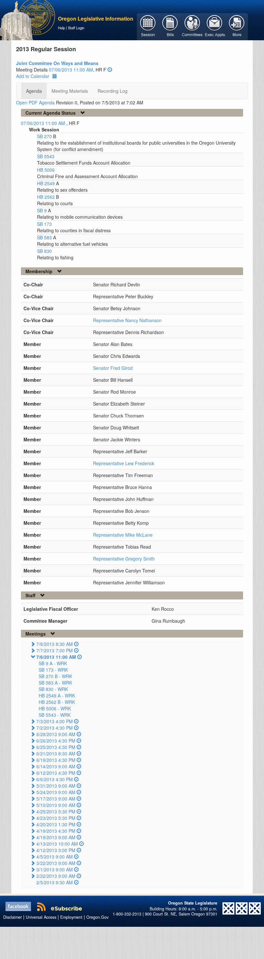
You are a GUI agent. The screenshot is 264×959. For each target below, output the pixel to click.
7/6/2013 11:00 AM (56, 657)
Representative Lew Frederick (123, 463)
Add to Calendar (32, 76)
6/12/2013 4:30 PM (55, 773)
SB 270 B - (55, 676)
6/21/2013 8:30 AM (55, 753)
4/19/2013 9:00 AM (55, 837)
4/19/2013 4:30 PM (55, 831)
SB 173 (44, 224)
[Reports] (237, 26)
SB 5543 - (55, 715)
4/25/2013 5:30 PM (55, 811)
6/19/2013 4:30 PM (55, 760)
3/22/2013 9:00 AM (55, 863)
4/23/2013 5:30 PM (55, 818)
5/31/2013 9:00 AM (55, 785)
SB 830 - (53, 689)
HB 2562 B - (57, 702)
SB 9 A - (53, 663)
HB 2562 (46, 197)
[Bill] (170, 26)
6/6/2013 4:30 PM (54, 779)
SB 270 (45, 136)
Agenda (34, 91)
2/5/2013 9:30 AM (54, 882)
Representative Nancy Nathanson (127, 320)
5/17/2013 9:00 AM (55, 798)
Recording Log (112, 91)
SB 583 (45, 237)
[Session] (148, 26)
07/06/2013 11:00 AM (71, 69)
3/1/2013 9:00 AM (54, 869)
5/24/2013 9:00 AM (55, 792)
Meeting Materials (70, 91)
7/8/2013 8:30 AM (54, 644)
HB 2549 (46, 183)
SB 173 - (53, 670)
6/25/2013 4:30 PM (55, 747)
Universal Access (41, 917)
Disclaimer (12, 917)
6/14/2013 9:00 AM (55, 766)
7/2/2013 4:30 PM (54, 727)
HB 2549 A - (57, 695)
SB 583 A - (55, 682)
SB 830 (44, 251)
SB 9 (42, 210)
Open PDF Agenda (35, 102)
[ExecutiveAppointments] (214, 26)
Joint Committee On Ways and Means (57, 63)
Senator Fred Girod (113, 368)
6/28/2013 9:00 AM (55, 734)
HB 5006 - (55, 708)
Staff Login (76, 27)
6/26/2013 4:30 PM (55, 740)
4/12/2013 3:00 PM (55, 850)
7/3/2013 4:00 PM (54, 721)
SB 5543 (45, 156)
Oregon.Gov (97, 917)
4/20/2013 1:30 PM (55, 824)
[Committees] (192, 26)
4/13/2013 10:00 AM (57, 843)
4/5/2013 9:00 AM (54, 856)
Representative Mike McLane (123, 535)
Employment (71, 917)
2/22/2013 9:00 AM (55, 876)
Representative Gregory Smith (124, 558)
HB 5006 (46, 170)
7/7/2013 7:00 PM (54, 650)
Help (61, 27)
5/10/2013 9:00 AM (55, 805)
